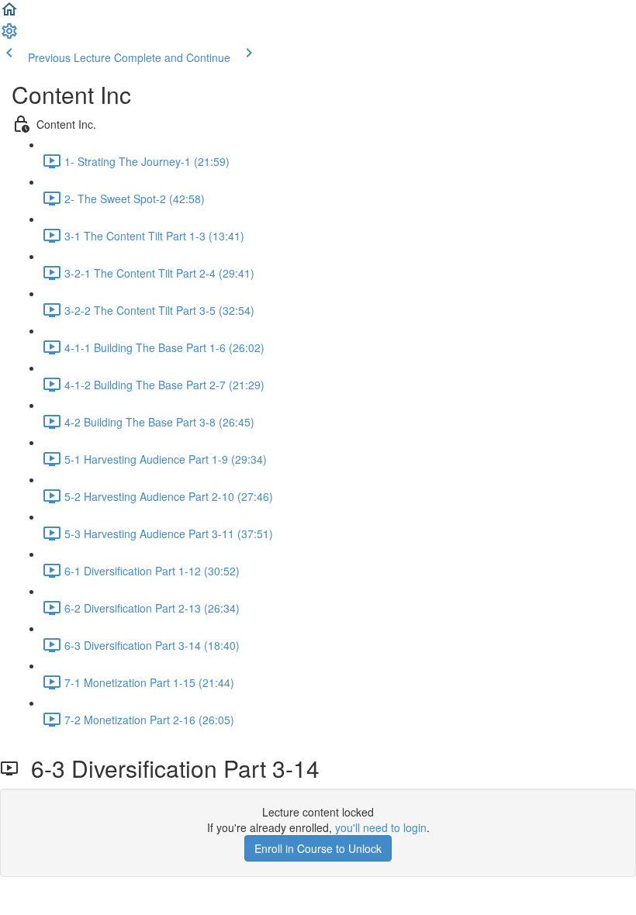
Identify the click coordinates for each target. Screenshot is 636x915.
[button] (9, 14)
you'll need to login (381, 827)
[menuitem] (9, 35)
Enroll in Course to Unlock (318, 848)
